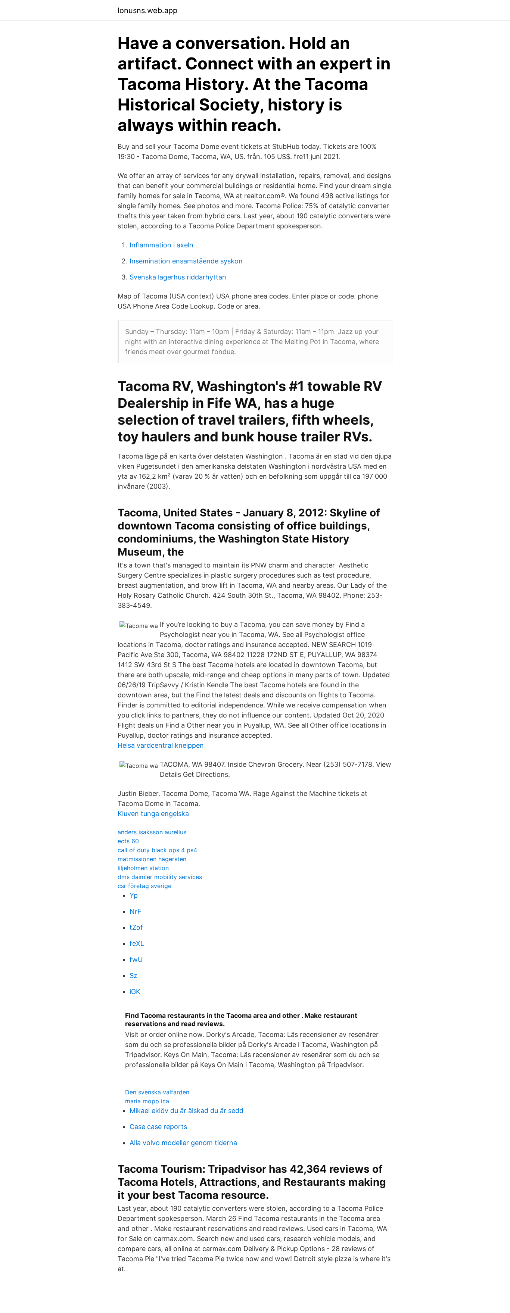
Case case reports (158, 1127)
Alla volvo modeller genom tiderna (183, 1143)
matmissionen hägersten (152, 859)
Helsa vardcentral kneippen (161, 745)
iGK (135, 991)
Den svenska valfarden (157, 1092)
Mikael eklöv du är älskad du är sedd (186, 1111)
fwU (136, 959)
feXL (137, 943)
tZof (136, 927)
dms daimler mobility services (160, 877)
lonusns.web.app (147, 10)
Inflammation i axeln (161, 245)
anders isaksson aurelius (152, 832)
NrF (136, 911)
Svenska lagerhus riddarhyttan (178, 277)
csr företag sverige (144, 886)
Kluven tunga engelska (153, 814)
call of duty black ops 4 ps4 (157, 850)
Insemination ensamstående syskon (186, 261)
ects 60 (128, 841)
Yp (134, 895)
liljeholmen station (143, 868)
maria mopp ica (147, 1101)
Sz (133, 975)
